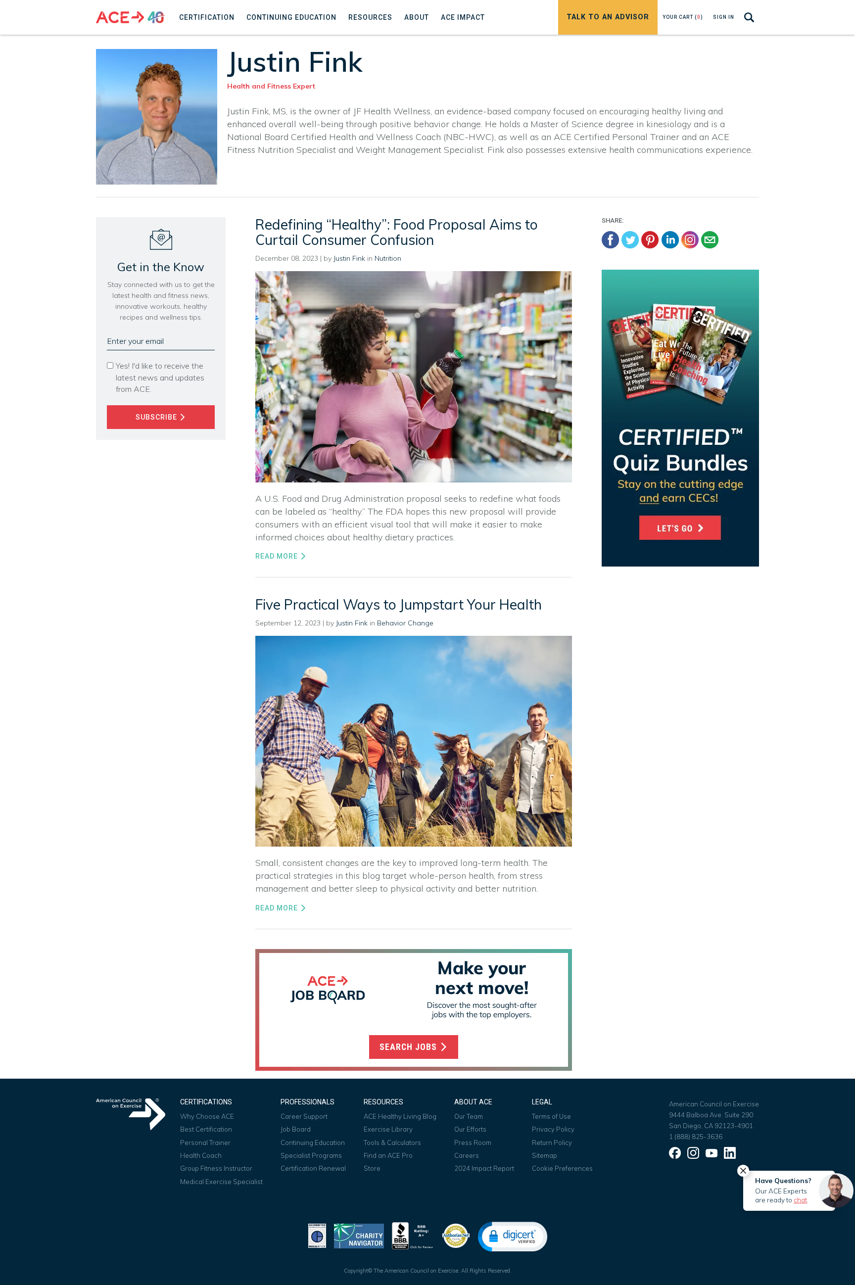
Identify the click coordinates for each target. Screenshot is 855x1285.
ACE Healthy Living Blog (400, 1116)
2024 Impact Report (484, 1168)
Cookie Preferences (562, 1168)
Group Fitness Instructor (216, 1168)
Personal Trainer (205, 1142)
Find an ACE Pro (388, 1155)
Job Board (296, 1129)
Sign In (723, 17)
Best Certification (206, 1129)
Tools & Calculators (392, 1142)
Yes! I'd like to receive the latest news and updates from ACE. (160, 377)
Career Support (304, 1116)
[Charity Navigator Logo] (359, 1234)
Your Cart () (683, 17)
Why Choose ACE (207, 1116)
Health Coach (201, 1155)
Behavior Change (405, 623)
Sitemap (544, 1155)
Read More (277, 556)
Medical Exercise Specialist (221, 1182)
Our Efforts (470, 1129)
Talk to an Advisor (608, 17)
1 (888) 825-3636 (695, 1137)
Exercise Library (388, 1129)
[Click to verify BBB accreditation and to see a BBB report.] (412, 1234)
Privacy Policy (553, 1129)
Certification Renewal (313, 1168)
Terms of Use (551, 1116)
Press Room (472, 1142)
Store (372, 1168)
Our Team (468, 1116)
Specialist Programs (311, 1155)
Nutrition (388, 258)
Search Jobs (409, 1047)
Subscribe (157, 417)
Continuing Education (313, 1142)
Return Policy (552, 1142)
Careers (466, 1155)
